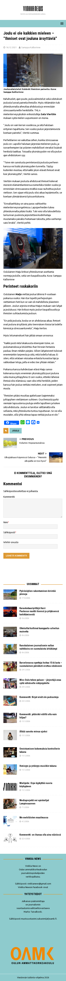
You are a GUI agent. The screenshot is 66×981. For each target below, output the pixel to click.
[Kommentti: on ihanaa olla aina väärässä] (10, 838)
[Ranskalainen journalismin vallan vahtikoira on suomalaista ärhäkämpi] (10, 649)
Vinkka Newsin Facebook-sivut (33, 887)
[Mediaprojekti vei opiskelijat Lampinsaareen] (10, 804)
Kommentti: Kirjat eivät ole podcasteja (39, 697)
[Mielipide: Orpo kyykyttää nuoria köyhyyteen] (10, 787)
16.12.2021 (11, 47)
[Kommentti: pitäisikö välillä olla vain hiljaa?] (10, 718)
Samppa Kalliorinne (30, 47)
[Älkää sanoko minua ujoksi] (10, 735)
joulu (15, 431)
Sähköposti (9, 532)
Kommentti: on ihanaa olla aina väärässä (40, 834)
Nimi (5, 522)
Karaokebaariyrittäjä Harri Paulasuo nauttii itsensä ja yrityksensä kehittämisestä (39, 611)
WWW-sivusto (10, 542)
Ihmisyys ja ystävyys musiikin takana (38, 766)
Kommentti (9, 496)
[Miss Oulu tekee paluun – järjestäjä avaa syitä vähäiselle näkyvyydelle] (10, 683)
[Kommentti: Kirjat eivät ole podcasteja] (10, 701)
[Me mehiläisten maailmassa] (10, 821)
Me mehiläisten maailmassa (33, 817)
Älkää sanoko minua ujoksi (33, 731)
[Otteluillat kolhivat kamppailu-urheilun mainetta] (10, 632)
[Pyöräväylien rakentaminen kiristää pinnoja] (10, 594)
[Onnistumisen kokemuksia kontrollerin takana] (10, 752)
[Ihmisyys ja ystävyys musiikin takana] (10, 769)
